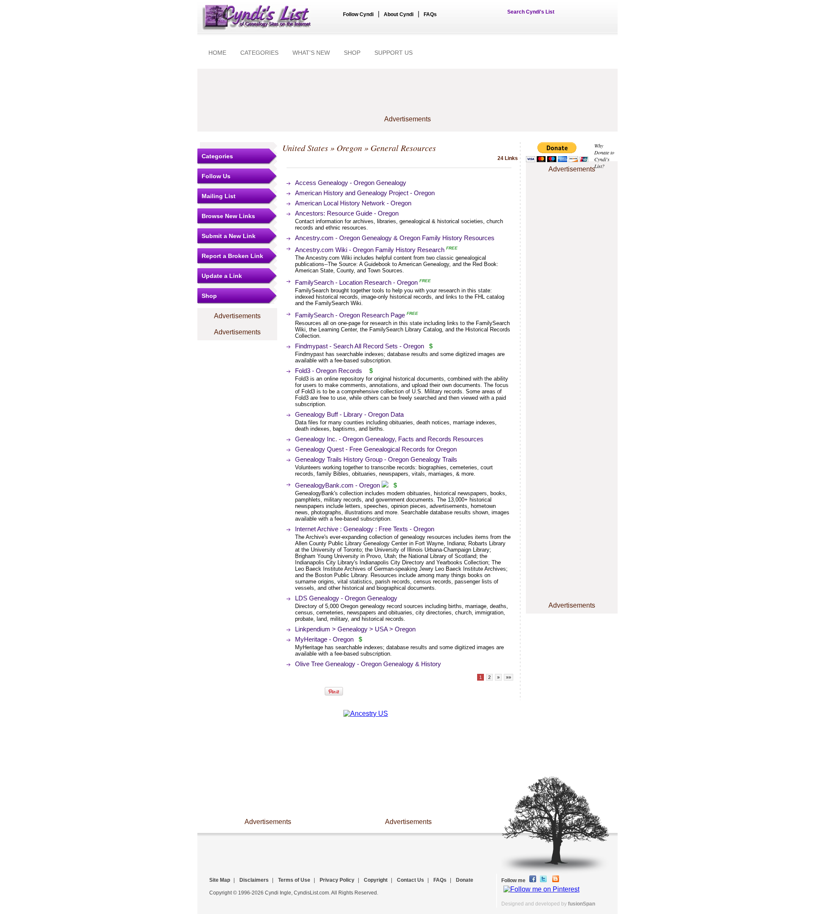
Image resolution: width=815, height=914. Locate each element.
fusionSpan (581, 904)
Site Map (219, 880)
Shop (209, 295)
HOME (217, 52)
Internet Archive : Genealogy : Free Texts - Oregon (364, 529)
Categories (217, 156)
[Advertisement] (407, 96)
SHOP (352, 52)
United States (305, 147)
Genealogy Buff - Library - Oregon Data (349, 414)
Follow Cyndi (358, 14)
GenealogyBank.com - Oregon (337, 485)
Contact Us (410, 880)
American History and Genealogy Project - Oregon (365, 192)
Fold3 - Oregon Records (328, 370)
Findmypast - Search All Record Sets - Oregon (359, 346)
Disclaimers (254, 880)
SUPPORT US (393, 52)
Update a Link (222, 275)
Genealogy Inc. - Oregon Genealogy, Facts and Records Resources (389, 439)
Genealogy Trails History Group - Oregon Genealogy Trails (376, 459)
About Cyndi (398, 14)
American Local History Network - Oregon (353, 203)
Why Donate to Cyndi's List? (604, 155)
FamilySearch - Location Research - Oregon (356, 282)
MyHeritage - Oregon (324, 639)
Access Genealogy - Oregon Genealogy (350, 182)
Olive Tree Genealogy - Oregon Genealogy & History (368, 663)
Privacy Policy (337, 880)
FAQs (430, 14)
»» (508, 677)
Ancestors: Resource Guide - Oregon (347, 213)
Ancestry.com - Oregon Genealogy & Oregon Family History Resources (395, 237)
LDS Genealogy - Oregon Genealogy (346, 598)
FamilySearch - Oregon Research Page (350, 315)
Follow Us (216, 176)
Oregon (349, 147)
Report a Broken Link (232, 255)
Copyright (376, 880)
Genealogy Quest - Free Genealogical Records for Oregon (376, 449)
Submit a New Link (229, 236)
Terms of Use (294, 880)
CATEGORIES (259, 52)
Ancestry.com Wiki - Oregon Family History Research (369, 249)
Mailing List (219, 196)
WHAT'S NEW (311, 52)
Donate (464, 880)
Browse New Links (228, 216)
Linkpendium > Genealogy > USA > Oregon (355, 629)
